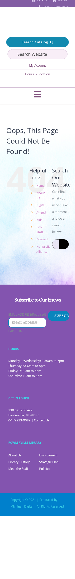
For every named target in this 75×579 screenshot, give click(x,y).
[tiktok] (49, 82)
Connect (42, 239)
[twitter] (47, 514)
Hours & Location (37, 74)
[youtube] (33, 82)
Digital (40, 205)
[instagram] (41, 82)
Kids (39, 220)
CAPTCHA (15, 331)
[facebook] (26, 82)
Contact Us (41, 420)
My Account (37, 65)
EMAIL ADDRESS (27, 314)
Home (40, 186)
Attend (41, 212)
